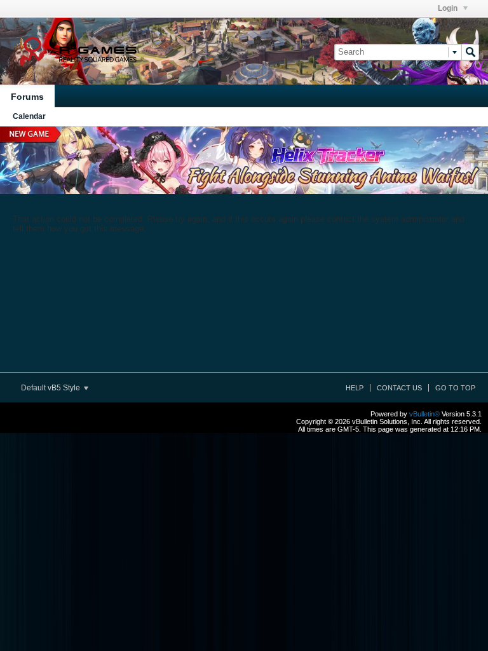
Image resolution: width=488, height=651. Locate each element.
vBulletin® (424, 414)
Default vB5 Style (51, 387)
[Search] (470, 52)
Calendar (29, 116)
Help (354, 388)
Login (448, 8)
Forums (27, 97)
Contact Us (399, 388)
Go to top (455, 388)
